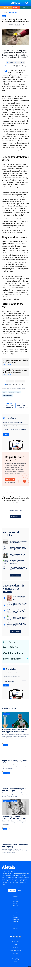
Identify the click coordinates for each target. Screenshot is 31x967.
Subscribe (6, 7)
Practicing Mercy (7, 395)
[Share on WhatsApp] (25, 65)
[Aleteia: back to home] (15, 2)
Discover (15, 905)
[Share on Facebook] (14, 65)
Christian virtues (13, 12)
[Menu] (5, 3)
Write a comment (15, 516)
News (15, 899)
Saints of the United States (10, 801)
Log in (20, 510)
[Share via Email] (22, 65)
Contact (15, 956)
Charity (5, 392)
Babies (5, 829)
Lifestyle (15, 901)
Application (15, 915)
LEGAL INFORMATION (15, 950)
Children (11, 392)
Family (18, 392)
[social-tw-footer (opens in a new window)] (17, 937)
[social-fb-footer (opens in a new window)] (14, 937)
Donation (15, 921)
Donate (15, 7)
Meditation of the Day (13, 653)
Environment (6, 714)
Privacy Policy (15, 959)
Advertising (15, 924)
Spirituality (4, 12)
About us (15, 947)
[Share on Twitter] (19, 65)
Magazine (15, 917)
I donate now (9, 479)
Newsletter (15, 913)
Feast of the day (10, 647)
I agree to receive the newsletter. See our (15, 430)
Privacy (15, 961)
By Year (15, 931)
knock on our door (19, 295)
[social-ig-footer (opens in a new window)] (20, 937)
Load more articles (15, 575)
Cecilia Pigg (18, 25)
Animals (5, 745)
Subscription (15, 919)
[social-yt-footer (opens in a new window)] (11, 937)
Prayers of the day (12, 659)
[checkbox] (3, 429)
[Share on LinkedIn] (17, 65)
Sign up (6, 434)
